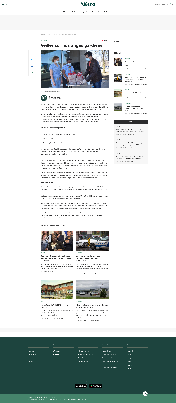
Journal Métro (130, 134)
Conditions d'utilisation (76, 399)
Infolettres (56, 351)
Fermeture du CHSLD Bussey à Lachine (54, 305)
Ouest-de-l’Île (56, 34)
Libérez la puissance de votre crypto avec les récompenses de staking (129, 157)
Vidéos (30, 361)
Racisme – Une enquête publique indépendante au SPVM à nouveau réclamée (56, 258)
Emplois (31, 351)
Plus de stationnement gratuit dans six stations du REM (92, 305)
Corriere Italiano (83, 361)
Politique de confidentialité (111, 371)
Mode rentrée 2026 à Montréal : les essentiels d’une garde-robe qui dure (130, 130)
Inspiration (85, 12)
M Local (66, 12)
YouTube (129, 365)
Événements (32, 354)
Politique (43, 252)
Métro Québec (82, 358)
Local (48, 34)
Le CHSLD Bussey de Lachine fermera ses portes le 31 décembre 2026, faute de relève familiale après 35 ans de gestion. (57, 312)
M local (117, 53)
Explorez (120, 12)
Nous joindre (106, 351)
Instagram (130, 358)
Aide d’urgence (48, 138)
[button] (2, 4)
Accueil (43, 34)
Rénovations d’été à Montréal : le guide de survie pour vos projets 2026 (130, 144)
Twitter (129, 354)
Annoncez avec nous (109, 354)
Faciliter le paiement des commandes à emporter (60, 134)
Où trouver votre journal (86, 354)
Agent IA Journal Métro (57, 272)
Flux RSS (56, 354)
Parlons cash (109, 12)
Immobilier (96, 12)
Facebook (130, 351)
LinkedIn (129, 368)
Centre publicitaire (108, 358)
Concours (31, 358)
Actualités (56, 12)
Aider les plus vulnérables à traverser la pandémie (60, 143)
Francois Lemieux (54, 97)
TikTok (129, 361)
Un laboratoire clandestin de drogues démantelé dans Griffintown (89, 258)
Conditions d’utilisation (109, 367)
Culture (75, 12)
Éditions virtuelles (83, 351)
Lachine (43, 301)
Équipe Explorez (131, 161)
